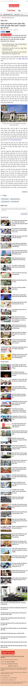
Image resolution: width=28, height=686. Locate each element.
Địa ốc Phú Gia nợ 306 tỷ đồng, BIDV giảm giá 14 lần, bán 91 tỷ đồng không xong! (19, 252)
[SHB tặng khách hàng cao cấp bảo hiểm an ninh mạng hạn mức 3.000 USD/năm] (6, 357)
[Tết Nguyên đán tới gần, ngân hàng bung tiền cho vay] (6, 305)
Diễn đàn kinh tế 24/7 (8, 14)
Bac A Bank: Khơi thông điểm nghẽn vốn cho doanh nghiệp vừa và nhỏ (19, 230)
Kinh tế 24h (17, 14)
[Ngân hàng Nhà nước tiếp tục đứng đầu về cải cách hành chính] (6, 335)
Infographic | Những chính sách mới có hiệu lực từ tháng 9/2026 (19, 388)
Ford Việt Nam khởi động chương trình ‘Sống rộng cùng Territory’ (19, 374)
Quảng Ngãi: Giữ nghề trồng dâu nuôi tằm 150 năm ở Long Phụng (19, 366)
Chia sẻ (3, 31)
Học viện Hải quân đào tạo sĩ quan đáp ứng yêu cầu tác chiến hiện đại (19, 425)
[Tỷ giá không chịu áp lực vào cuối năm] (6, 312)
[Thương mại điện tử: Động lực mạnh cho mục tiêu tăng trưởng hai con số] (6, 566)
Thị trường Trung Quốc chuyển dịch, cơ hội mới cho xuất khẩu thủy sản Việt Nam (19, 410)
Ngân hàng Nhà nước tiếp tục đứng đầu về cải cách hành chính (19, 334)
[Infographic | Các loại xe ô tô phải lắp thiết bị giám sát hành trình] (6, 419)
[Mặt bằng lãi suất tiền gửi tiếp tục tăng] (6, 282)
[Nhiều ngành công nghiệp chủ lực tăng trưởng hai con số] (6, 580)
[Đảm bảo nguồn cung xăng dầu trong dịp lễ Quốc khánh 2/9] (6, 397)
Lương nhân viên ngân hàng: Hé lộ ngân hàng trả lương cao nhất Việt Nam (19, 245)
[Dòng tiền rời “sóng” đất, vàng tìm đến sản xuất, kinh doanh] (6, 382)
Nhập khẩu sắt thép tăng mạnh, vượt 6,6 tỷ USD (12, 633)
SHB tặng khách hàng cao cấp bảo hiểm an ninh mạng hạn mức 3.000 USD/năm (19, 356)
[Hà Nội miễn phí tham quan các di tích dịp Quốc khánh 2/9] (6, 573)
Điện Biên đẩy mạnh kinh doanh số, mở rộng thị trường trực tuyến (19, 440)
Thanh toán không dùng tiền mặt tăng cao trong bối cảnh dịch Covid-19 (19, 341)
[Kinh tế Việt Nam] (14, 5)
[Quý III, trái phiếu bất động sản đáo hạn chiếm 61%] (6, 529)
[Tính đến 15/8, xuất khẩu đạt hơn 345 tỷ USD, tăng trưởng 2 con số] (6, 477)
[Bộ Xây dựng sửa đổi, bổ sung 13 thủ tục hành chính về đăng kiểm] (6, 433)
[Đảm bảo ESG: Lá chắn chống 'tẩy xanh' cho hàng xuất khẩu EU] (6, 455)
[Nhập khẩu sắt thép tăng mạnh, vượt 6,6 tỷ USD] (6, 499)
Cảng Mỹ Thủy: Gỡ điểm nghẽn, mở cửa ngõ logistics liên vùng (19, 491)
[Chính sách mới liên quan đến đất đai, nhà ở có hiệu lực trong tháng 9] (6, 536)
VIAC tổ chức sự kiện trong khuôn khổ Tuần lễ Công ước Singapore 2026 (19, 447)
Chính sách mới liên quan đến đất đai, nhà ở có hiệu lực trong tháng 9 (19, 535)
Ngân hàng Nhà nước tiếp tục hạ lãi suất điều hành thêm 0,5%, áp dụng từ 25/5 (14, 52)
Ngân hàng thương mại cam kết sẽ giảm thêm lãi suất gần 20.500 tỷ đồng (19, 327)
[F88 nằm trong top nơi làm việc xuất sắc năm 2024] (6, 238)
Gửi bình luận (24, 213)
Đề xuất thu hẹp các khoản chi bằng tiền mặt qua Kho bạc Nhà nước (19, 462)
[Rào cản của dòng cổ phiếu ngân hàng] (6, 290)
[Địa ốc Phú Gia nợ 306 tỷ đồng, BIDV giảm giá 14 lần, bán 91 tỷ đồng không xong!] (6, 253)
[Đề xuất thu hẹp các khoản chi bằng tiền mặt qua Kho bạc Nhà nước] (6, 463)
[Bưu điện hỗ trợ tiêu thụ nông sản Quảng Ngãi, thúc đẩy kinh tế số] (6, 507)
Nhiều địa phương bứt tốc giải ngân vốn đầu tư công (14, 642)
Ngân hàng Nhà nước (14, 199)
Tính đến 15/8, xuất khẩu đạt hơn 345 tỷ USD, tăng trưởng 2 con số (19, 477)
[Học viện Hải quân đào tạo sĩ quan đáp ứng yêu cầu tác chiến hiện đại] (6, 426)
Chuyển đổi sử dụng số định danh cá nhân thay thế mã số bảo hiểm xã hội (19, 469)
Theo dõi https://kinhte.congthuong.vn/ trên (15, 30)
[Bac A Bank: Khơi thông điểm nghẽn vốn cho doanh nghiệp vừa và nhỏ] (6, 231)
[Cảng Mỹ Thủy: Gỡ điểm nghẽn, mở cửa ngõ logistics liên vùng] (6, 492)
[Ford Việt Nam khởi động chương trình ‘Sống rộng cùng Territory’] (6, 374)
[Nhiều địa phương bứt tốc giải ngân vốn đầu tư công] (6, 514)
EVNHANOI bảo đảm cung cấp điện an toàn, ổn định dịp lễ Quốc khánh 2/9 (19, 403)
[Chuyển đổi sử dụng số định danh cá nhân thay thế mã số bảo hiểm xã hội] (6, 470)
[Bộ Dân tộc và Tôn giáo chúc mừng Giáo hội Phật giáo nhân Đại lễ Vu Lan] (6, 544)
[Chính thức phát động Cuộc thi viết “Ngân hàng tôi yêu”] (6, 349)
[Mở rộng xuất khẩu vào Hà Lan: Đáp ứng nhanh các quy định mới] (6, 485)
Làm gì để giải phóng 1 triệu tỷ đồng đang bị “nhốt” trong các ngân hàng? (14, 45)
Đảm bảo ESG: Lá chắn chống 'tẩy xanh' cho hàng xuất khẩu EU (19, 455)
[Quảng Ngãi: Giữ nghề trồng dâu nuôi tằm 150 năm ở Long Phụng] (6, 367)
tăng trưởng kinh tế (16, 140)
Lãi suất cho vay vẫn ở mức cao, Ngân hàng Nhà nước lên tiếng (14, 49)
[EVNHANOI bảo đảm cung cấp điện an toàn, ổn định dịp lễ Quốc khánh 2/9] (6, 404)
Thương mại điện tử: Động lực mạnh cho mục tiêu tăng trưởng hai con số (19, 565)
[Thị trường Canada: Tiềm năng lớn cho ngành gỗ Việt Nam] (6, 558)
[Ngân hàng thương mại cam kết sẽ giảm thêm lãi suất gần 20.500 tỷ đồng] (6, 327)
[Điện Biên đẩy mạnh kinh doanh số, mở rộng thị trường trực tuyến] (6, 441)
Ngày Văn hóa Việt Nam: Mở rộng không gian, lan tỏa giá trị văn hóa (19, 521)
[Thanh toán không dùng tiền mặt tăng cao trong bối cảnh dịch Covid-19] (6, 342)
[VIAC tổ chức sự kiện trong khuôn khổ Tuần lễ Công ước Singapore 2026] (6, 448)
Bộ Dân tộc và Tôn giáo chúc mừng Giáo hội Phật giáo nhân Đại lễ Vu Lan (19, 543)
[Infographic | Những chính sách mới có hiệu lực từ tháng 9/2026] (6, 389)
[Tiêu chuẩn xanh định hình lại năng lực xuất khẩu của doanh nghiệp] (6, 551)
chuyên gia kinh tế (5, 201)
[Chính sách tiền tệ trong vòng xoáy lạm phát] (6, 275)
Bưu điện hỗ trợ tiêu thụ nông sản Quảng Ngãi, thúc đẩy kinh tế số (19, 506)
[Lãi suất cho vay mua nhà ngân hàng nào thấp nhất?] (6, 268)
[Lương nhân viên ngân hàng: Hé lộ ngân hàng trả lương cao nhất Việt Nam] (6, 246)
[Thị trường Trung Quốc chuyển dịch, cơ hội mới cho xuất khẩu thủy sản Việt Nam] (6, 411)
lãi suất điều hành (14, 201)
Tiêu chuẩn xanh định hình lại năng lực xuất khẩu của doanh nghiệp (19, 550)
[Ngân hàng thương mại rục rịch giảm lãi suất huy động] (6, 260)
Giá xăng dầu (11, 17)
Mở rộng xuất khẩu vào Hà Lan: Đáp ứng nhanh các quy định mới (19, 484)
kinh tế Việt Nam (5, 199)
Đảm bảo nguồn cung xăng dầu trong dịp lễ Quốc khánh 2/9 (19, 396)
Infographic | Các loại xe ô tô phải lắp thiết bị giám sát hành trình (19, 418)
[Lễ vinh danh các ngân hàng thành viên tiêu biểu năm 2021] (6, 297)
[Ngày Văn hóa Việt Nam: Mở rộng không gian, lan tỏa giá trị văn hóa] (6, 522)
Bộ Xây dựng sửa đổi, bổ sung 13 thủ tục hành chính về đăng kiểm (19, 432)
